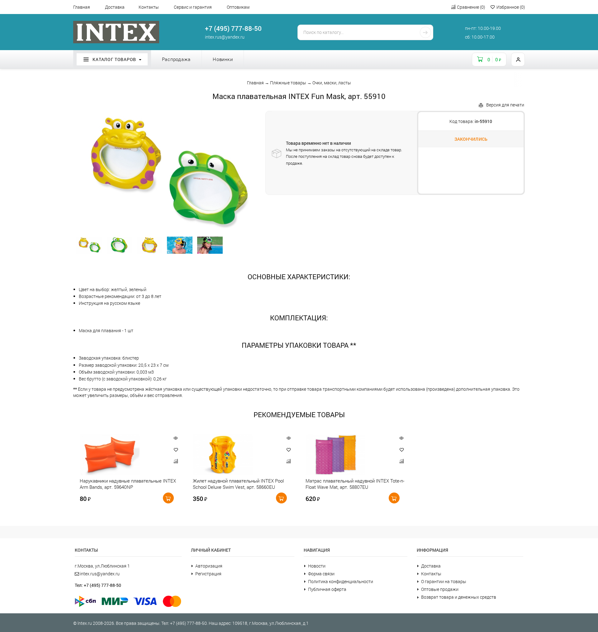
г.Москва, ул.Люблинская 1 (102, 566)
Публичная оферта (327, 589)
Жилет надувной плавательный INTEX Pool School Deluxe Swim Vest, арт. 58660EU (238, 484)
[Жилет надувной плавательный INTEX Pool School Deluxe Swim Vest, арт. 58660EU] (235, 454)
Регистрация (208, 574)
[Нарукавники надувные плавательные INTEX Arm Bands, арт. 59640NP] (122, 454)
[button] (176, 449)
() (471, 7)
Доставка (115, 7)
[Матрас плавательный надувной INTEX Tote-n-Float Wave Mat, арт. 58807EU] (348, 454)
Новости (316, 566)
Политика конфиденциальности (340, 581)
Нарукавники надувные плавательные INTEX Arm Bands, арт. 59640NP (128, 484)
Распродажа (176, 59)
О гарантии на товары (443, 581)
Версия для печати (505, 105)
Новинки (223, 59)
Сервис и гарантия (193, 7)
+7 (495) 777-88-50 (233, 28)
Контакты (149, 7)
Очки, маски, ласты (331, 83)
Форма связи (321, 574)
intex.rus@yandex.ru (224, 37)
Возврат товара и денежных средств (458, 597)
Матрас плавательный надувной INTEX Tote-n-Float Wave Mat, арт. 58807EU (355, 484)
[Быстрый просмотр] (175, 437)
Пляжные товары (288, 83)
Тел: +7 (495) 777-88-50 (98, 585)
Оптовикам (238, 7)
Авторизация (208, 566)
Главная (81, 7)
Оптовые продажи (439, 589)
